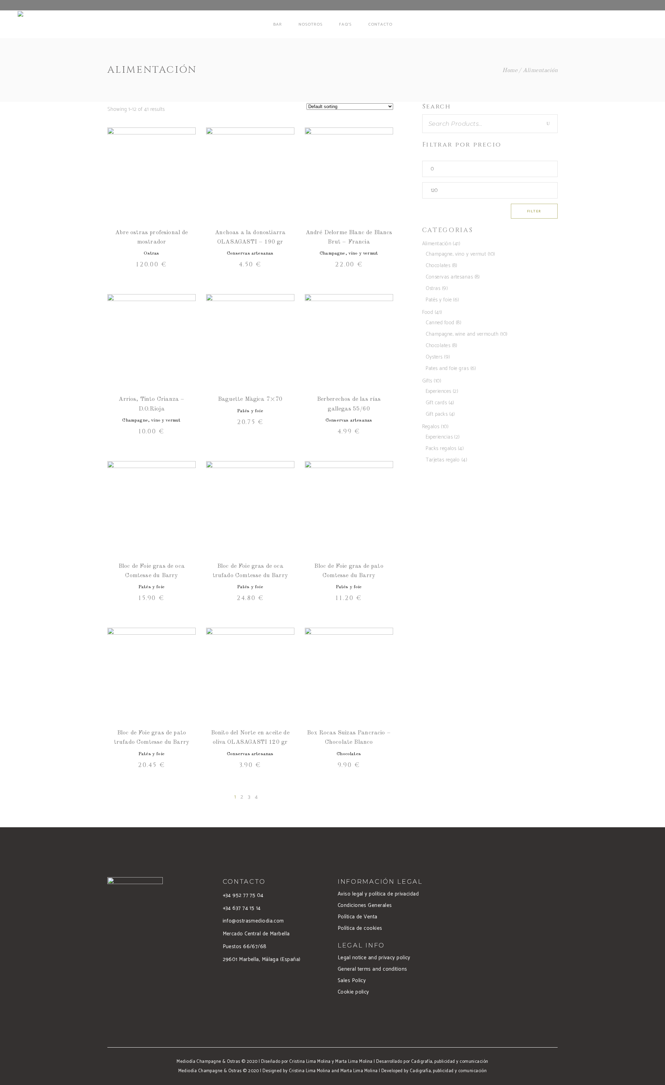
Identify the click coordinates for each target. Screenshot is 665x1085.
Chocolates (349, 754)
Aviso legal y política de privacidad (378, 894)
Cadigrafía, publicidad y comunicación (449, 1061)
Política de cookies (360, 928)
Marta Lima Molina (354, 1061)
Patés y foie (250, 411)
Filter (534, 211)
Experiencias (439, 437)
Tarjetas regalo (443, 460)
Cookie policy (353, 992)
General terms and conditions (372, 969)
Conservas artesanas (250, 253)
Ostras (151, 253)
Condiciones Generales (365, 905)
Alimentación (436, 243)
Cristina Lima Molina (310, 1061)
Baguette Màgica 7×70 (250, 399)
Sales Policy (352, 980)
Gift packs (437, 414)
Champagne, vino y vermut (349, 253)
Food (427, 312)
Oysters (434, 357)
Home (509, 70)
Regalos (431, 426)
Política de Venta (358, 916)
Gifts (427, 381)
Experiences (438, 391)
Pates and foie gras (447, 368)
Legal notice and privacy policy (374, 957)
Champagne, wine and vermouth (462, 334)
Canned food (440, 322)
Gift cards (436, 402)
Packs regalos (441, 448)
